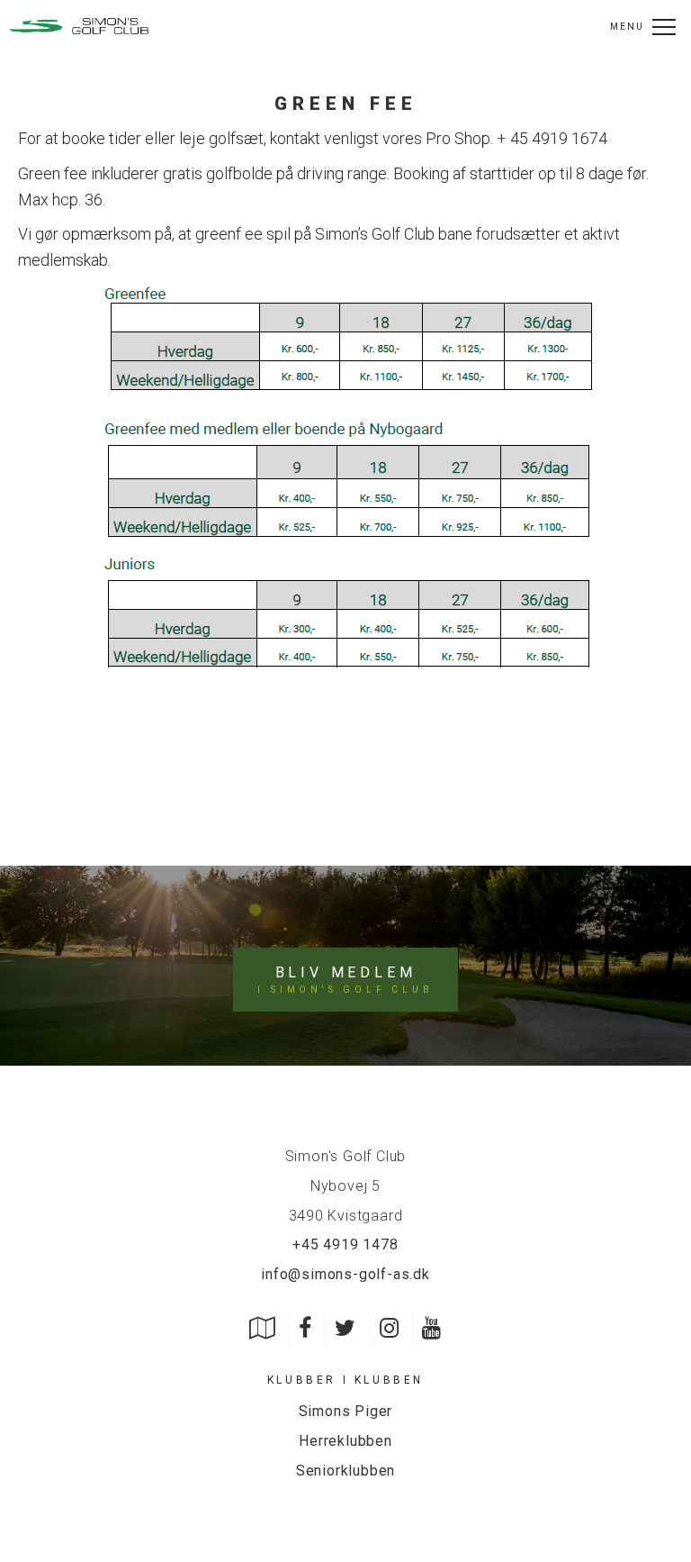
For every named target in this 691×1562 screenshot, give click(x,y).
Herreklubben (345, 1440)
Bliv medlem (345, 979)
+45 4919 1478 (345, 1244)
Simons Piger (346, 1411)
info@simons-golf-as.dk (345, 1274)
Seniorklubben (345, 1470)
